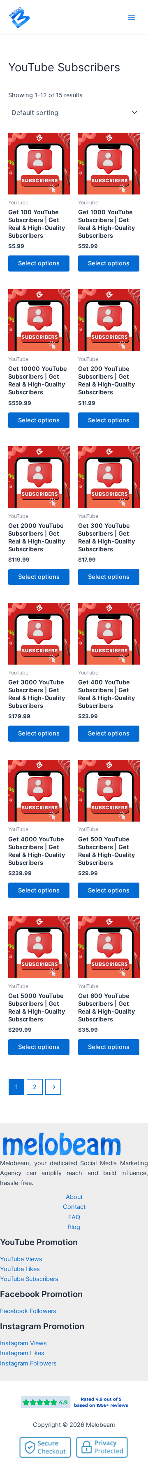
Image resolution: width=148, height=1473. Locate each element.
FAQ (74, 1217)
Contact (74, 1207)
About (74, 1197)
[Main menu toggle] (131, 17)
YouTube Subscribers (29, 1279)
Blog (74, 1227)
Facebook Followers (29, 1311)
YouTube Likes (20, 1269)
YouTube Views (21, 1259)
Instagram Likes (22, 1353)
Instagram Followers (28, 1363)
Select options (39, 263)
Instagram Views (24, 1343)
